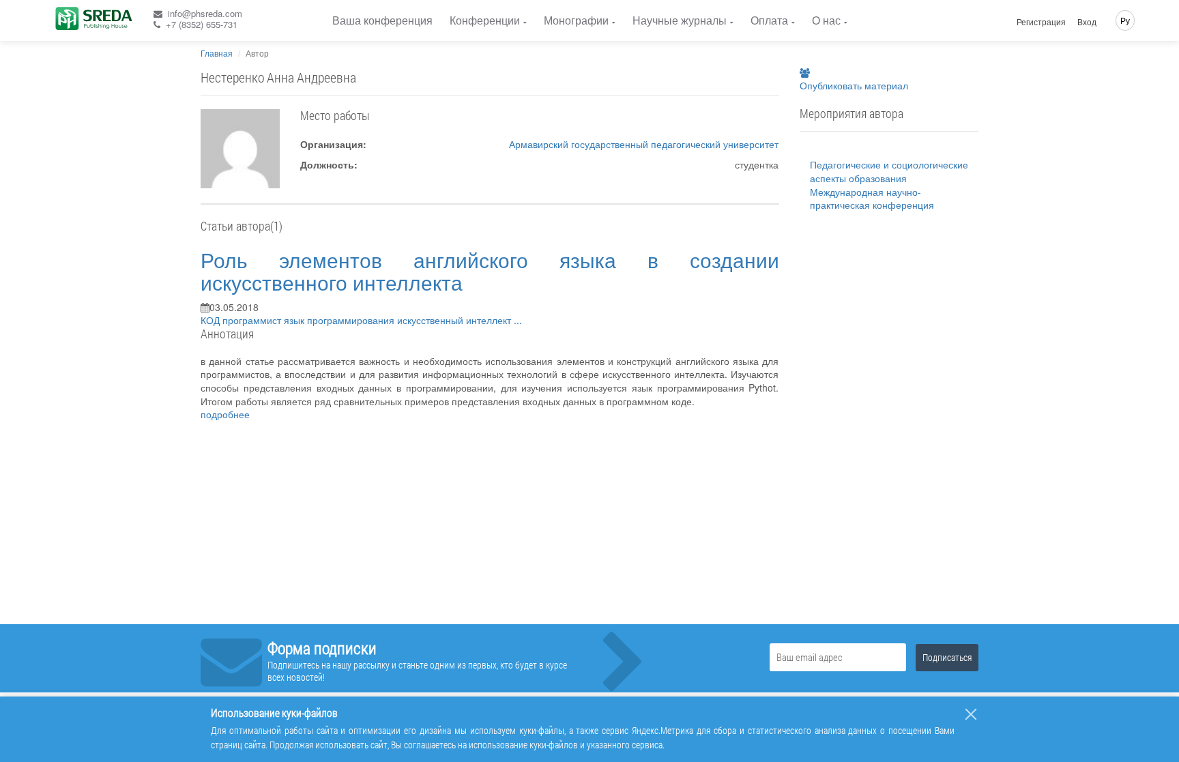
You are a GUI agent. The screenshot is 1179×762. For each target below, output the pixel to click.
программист (253, 320)
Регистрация (1041, 21)
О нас (826, 20)
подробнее (225, 414)
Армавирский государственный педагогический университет (643, 144)
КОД (211, 320)
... (518, 320)
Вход (1086, 21)
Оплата (769, 20)
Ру (1125, 20)
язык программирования (340, 320)
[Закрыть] (971, 714)
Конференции (485, 20)
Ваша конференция (382, 20)
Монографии (576, 20)
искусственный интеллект (455, 320)
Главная (217, 53)
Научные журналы (679, 20)
